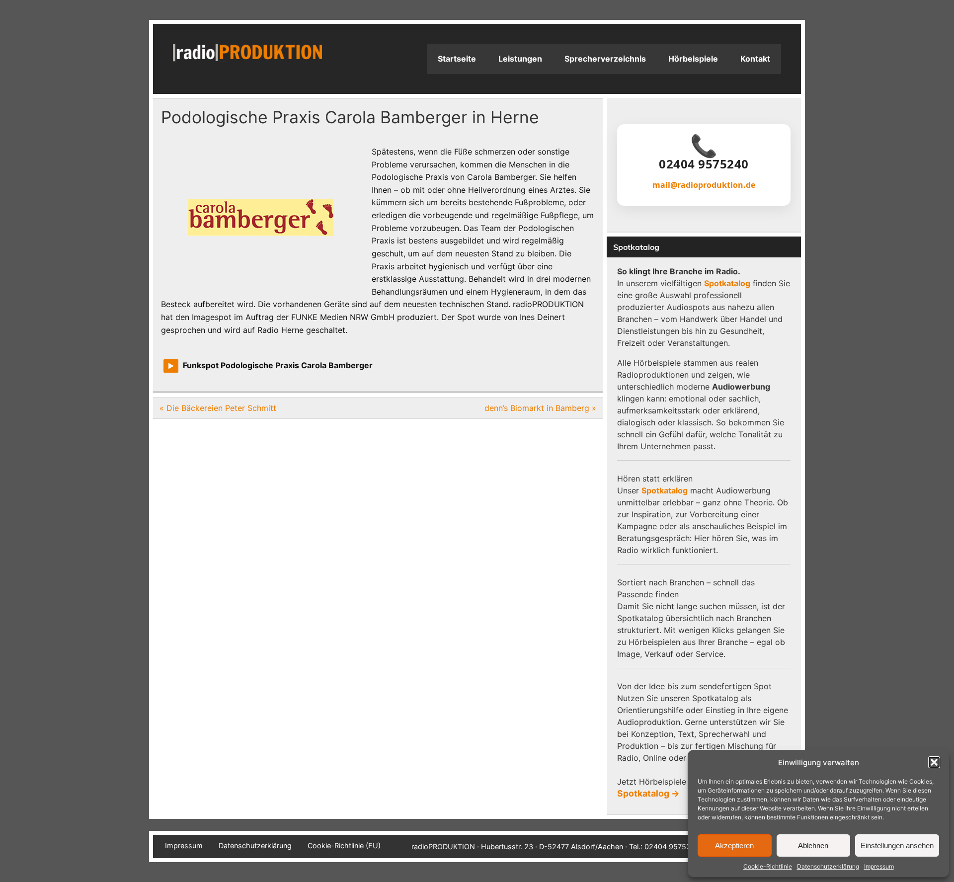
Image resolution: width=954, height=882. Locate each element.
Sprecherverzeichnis (605, 59)
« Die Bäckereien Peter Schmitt (217, 408)
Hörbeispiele (693, 59)
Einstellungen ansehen (897, 845)
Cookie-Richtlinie (767, 866)
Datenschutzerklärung (828, 866)
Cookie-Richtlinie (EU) (344, 845)
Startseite (457, 59)
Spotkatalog (727, 283)
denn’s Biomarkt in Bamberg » (540, 408)
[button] (934, 762)
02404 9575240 (704, 164)
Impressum (879, 866)
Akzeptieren (734, 845)
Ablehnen (813, 845)
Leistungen (520, 59)
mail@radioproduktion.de (703, 184)
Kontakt (755, 59)
